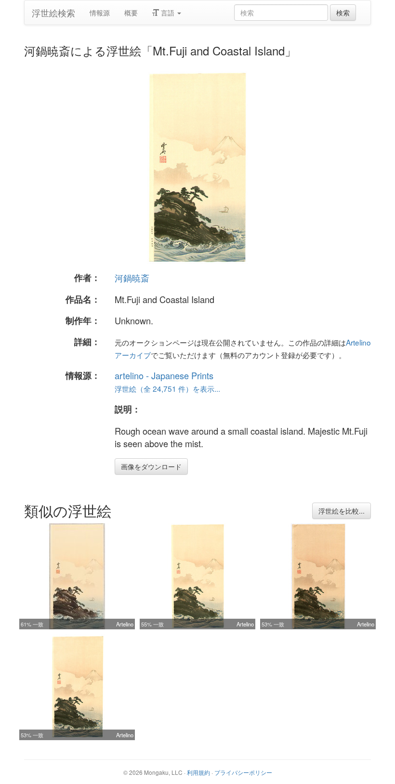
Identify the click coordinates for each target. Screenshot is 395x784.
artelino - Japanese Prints (164, 375)
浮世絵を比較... (341, 511)
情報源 (100, 12)
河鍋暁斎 (132, 277)
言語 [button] (167, 12)
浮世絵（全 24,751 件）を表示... (167, 388)
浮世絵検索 (53, 12)
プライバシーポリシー (243, 772)
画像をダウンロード (151, 466)
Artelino (124, 624)
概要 (131, 12)
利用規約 (198, 772)
